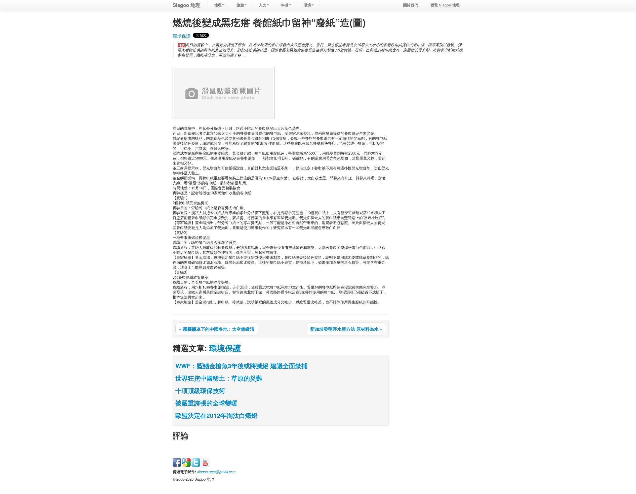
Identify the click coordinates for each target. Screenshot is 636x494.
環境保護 (182, 36)
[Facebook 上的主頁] (177, 461)
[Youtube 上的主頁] (205, 461)
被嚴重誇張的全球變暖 (206, 402)
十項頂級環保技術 (200, 390)
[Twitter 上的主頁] (196, 461)
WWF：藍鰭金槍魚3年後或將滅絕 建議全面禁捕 (241, 365)
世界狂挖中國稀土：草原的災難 (218, 378)
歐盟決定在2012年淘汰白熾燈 (216, 415)
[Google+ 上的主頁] (186, 461)
